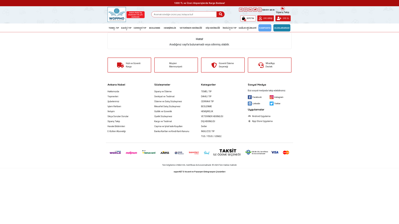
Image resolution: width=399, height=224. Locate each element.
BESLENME (206, 106)
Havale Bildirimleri (116, 126)
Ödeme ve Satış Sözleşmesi (168, 101)
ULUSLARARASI (282, 28)
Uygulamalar (256, 109)
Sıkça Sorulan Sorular (118, 116)
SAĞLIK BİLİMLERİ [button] (247, 28)
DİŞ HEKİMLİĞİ (208, 121)
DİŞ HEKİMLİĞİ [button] (213, 28)
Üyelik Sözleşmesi (163, 116)
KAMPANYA (265, 28)
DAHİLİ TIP (206, 96)
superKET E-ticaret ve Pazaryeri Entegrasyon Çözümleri (199, 171)
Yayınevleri (113, 96)
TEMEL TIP (206, 91)
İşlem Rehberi (114, 106)
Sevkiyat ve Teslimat (164, 96)
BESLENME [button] (154, 28)
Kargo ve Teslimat (163, 121)
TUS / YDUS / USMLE (211, 136)
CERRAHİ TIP (207, 101)
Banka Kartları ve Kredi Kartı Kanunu (171, 131)
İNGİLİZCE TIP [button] (230, 28)
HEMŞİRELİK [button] (170, 28)
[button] (248, 18)
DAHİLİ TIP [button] (126, 28)
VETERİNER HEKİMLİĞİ (212, 116)
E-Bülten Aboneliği (117, 131)
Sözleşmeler (162, 84)
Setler (204, 126)
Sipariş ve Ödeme (163, 91)
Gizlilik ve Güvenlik (163, 111)
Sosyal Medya (257, 84)
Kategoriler (208, 84)
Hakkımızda (113, 91)
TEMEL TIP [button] (114, 28)
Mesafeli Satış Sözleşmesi (167, 106)
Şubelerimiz (113, 101)
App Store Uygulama (262, 121)
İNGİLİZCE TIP (208, 131)
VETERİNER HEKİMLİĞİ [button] (191, 28)
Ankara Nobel (116, 84)
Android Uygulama (261, 116)
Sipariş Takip (282, 12)
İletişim (111, 111)
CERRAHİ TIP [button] (140, 28)
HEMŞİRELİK (207, 111)
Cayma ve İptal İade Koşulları (168, 126)
